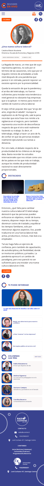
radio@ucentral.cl (24, 432)
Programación (18, 453)
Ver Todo (38, 357)
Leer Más (12, 358)
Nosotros (27, 453)
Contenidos (18, 451)
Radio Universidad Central (11, 57)
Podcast (26, 451)
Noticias (20, 449)
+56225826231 (24, 436)
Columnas (6, 19)
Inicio (14, 449)
